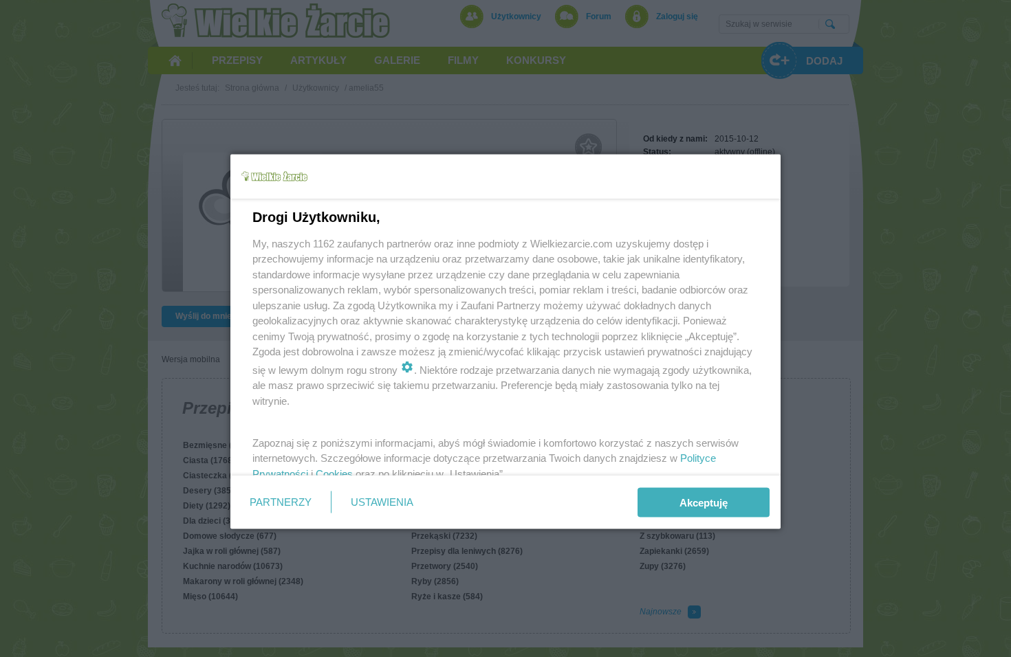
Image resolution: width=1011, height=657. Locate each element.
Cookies (334, 473)
